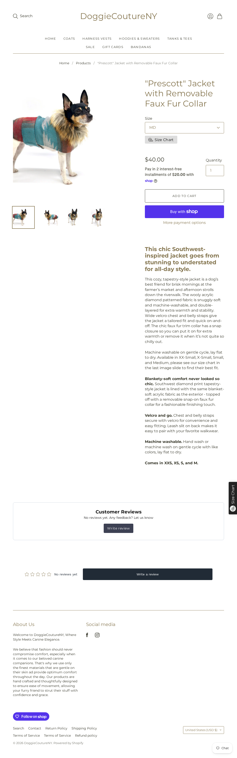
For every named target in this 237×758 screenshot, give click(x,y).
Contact (34, 728)
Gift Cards (112, 47)
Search (18, 728)
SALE (90, 47)
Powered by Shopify (68, 743)
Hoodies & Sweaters (139, 38)
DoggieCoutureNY (118, 16)
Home (50, 38)
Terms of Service (26, 735)
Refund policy (86, 735)
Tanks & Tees (179, 38)
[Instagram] (97, 636)
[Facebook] (87, 636)
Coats (69, 38)
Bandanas (141, 47)
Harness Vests (97, 38)
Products (83, 63)
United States (201, 730)
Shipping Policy (84, 728)
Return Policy (56, 728)
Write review (118, 528)
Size (148, 118)
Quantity (214, 160)
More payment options (184, 222)
